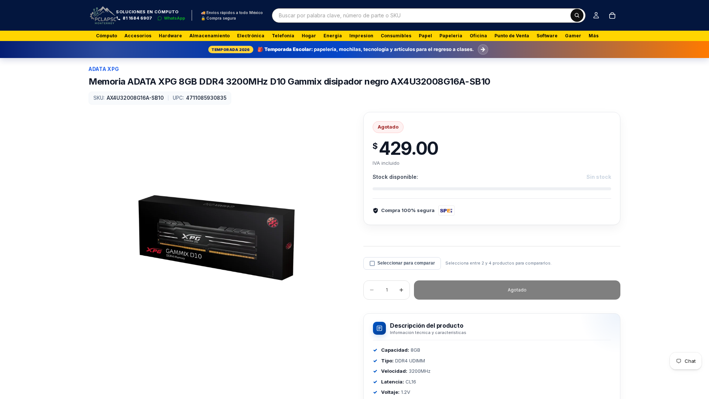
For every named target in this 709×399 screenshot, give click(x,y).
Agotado (517, 290)
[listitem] (593, 36)
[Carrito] (612, 15)
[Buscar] (577, 15)
